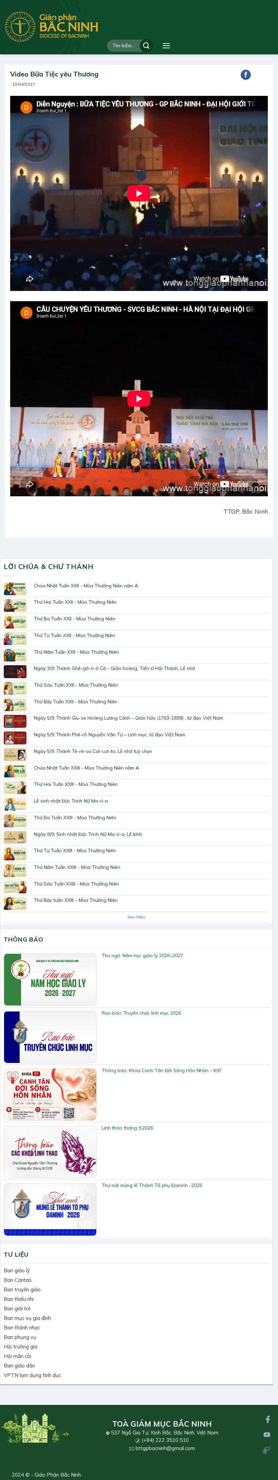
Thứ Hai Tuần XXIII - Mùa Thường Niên (76, 784)
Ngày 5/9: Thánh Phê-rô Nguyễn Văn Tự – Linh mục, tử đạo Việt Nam (109, 735)
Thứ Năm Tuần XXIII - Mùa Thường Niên (77, 867)
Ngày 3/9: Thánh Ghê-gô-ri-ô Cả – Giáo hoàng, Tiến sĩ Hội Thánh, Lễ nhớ (114, 668)
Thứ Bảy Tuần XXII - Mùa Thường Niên (75, 702)
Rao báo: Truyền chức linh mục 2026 (141, 1013)
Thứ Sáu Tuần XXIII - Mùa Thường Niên (76, 884)
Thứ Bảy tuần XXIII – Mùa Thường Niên (76, 900)
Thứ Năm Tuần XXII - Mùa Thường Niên (76, 652)
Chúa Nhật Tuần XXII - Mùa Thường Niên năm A (86, 586)
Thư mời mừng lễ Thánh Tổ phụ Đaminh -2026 (152, 1185)
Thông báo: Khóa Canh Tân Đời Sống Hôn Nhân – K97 (162, 1070)
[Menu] (166, 45)
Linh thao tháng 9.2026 (127, 1128)
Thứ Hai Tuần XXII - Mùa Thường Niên (75, 602)
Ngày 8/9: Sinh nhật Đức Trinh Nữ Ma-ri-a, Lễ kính (88, 834)
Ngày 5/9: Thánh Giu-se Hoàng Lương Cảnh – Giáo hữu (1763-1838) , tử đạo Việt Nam (128, 718)
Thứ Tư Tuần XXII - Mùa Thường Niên (74, 635)
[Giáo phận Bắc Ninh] (51, 26)
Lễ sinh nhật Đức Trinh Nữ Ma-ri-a (71, 801)
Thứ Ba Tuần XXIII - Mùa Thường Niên (75, 817)
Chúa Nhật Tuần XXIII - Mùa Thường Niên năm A (86, 768)
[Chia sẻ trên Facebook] (246, 75)
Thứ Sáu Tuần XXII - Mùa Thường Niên (76, 685)
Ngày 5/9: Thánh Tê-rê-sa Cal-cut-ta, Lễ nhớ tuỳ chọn (93, 751)
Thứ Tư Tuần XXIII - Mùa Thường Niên (75, 850)
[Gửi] (146, 45)
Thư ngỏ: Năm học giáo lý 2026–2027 (142, 955)
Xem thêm (136, 917)
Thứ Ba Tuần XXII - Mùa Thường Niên (74, 619)
